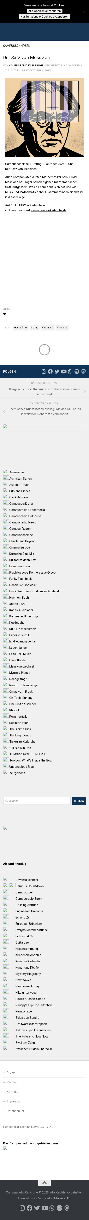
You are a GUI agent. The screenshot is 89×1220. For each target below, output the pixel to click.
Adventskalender (27, 880)
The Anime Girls (20, 729)
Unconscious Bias (21, 767)
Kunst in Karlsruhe (28, 961)
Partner (12, 1082)
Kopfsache (16, 623)
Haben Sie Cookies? (23, 585)
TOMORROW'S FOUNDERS (27, 754)
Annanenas (17, 472)
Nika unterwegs (26, 992)
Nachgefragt (18, 679)
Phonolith (15, 710)
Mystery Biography (28, 974)
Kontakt (12, 1092)
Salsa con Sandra (27, 1018)
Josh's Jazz (17, 604)
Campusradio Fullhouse (25, 516)
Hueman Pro (63, 1198)
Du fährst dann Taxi (22, 560)
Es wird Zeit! (24, 917)
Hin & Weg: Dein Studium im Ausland (34, 591)
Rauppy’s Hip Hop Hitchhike (34, 1005)
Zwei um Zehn (25, 1043)
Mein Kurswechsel (21, 666)
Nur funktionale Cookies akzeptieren (44, 16)
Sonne (34, 327)
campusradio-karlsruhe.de (48, 210)
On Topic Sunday (20, 698)
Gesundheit (20, 327)
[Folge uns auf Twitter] (56, 371)
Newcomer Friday (27, 986)
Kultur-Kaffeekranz (22, 629)
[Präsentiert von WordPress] (34, 1198)
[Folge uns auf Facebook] (50, 371)
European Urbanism (29, 924)
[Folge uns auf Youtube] (63, 371)
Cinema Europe (19, 547)
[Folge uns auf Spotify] (76, 371)
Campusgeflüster (21, 503)
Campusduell (24, 892)
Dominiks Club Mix (21, 554)
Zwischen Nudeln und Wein (34, 1049)
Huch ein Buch (19, 597)
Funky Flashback (20, 579)
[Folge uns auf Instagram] (43, 371)
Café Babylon (18, 497)
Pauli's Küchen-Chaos (30, 999)
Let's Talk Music (20, 654)
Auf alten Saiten (20, 478)
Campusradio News (22, 522)
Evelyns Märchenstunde (32, 930)
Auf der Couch (19, 485)
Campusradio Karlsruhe (26, 65)
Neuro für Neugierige (23, 685)
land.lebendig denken (23, 641)
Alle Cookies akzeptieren (44, 11)
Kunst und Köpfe (27, 967)
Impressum (14, 1101)
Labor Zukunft (19, 635)
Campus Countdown (30, 886)
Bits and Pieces (19, 491)
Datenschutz (15, 1111)
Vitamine (62, 327)
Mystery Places (19, 673)
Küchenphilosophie (28, 955)
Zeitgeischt (17, 773)
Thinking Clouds (20, 735)
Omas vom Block (20, 691)
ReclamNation (19, 723)
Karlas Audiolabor (21, 610)
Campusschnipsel (16, 45)
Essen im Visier (19, 566)
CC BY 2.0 (46, 1127)
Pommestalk (18, 716)
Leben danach (18, 648)
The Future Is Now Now (32, 1036)
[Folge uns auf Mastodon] (83, 371)
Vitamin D (47, 327)
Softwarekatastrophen (31, 1024)
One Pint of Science (23, 704)
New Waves (23, 980)
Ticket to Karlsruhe (22, 742)
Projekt (12, 1072)
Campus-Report (20, 529)
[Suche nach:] (37, 801)
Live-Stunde (17, 660)
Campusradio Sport (29, 899)
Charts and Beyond (22, 541)
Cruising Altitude (27, 905)
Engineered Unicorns (29, 911)
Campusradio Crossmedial (27, 510)
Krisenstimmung (27, 949)
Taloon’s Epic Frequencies (33, 1030)
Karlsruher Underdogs (24, 616)
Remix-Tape (24, 1011)
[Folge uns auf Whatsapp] (70, 371)
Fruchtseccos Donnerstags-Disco (32, 572)
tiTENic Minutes (20, 748)
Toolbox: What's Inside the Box (30, 760)
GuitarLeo (22, 942)
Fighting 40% (24, 936)
